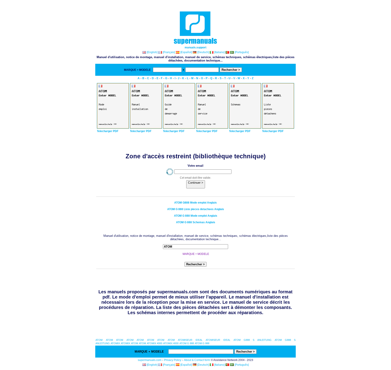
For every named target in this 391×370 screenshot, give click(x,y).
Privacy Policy (172, 360)
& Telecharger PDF (255, 69)
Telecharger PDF (107, 131)
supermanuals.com (149, 360)
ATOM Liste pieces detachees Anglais (195, 209)
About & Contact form (197, 360)
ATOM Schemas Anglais (195, 222)
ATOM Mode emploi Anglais (195, 202)
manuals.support (195, 47)
